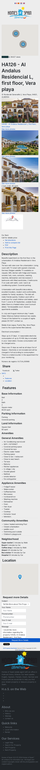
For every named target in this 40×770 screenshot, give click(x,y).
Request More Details (20, 640)
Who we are (9, 711)
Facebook (6, 370)
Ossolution (21, 650)
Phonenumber (7, 614)
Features (8, 378)
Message (5, 627)
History (8, 713)
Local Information (12, 730)
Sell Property (10, 748)
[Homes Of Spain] (20, 12)
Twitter (17, 370)
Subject (4, 601)
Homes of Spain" (28, 757)
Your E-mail (6, 620)
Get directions (10, 240)
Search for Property (13, 745)
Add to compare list (12, 243)
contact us (9, 718)
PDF (6, 245)
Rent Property (10, 750)
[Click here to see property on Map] (12, 224)
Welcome (8, 727)
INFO (4, 373)
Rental (7, 732)
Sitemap (8, 716)
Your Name (6, 607)
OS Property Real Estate (10, 648)
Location (8, 381)
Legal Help (9, 743)
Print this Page (10, 248)
